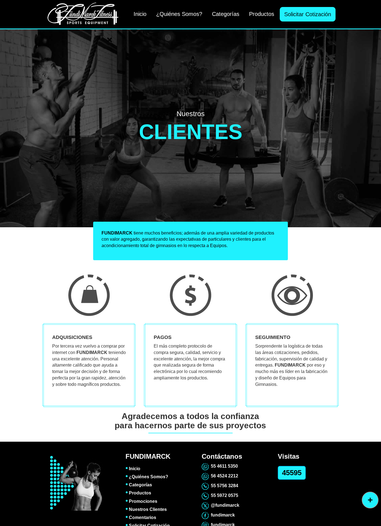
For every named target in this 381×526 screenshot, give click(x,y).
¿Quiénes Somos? (179, 14)
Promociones (141, 501)
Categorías (225, 14)
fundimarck (222, 515)
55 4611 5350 (223, 466)
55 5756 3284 (223, 485)
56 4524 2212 (223, 476)
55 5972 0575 (223, 495)
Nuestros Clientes (146, 509)
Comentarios (141, 517)
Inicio (140, 14)
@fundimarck (224, 505)
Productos (261, 14)
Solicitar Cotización (307, 14)
